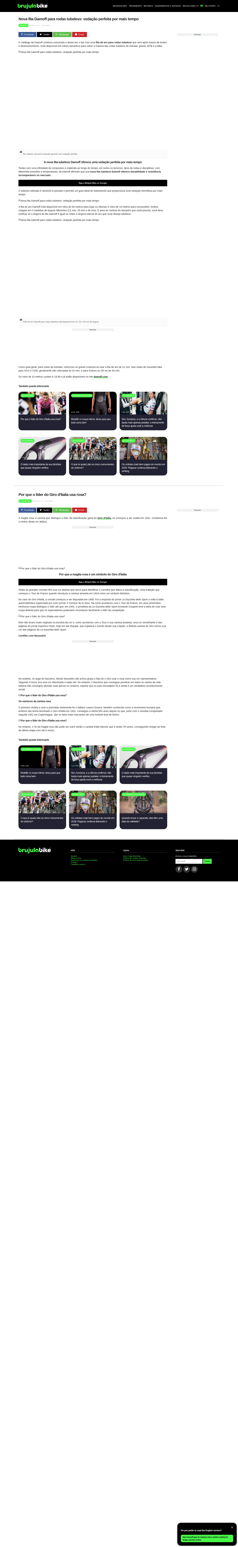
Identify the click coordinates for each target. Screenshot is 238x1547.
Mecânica (148, 6)
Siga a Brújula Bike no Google (93, 183)
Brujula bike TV (190, 6)
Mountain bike (120, 6)
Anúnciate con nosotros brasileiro (84, 860)
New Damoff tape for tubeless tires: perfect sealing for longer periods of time (205, 1538)
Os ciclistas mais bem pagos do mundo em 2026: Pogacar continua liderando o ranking (143, 467)
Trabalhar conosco (78, 864)
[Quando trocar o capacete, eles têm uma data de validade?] (143, 812)
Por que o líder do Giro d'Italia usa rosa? (41, 419)
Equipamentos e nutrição (168, 6)
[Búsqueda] (218, 6)
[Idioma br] (201, 6)
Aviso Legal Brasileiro (131, 856)
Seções (74, 856)
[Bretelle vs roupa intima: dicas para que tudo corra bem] (93, 414)
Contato (74, 862)
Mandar (207, 861)
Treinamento (135, 6)
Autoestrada (25, 501)
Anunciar (92, 330)
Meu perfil (210, 6)
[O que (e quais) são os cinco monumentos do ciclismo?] (93, 459)
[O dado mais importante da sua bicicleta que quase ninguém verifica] (42, 459)
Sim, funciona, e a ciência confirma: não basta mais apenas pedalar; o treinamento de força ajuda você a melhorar (143, 422)
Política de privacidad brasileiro (135, 860)
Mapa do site (76, 858)
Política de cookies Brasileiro (134, 858)
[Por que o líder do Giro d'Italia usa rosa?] (42, 414)
